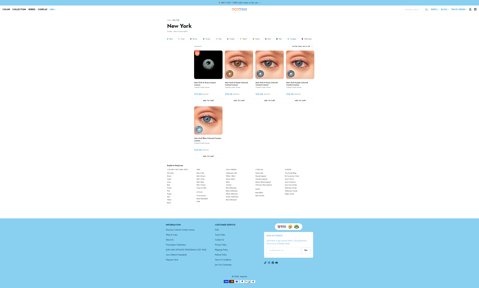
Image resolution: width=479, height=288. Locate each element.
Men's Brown (201, 176)
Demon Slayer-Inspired (263, 182)
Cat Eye (228, 185)
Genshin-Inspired (261, 179)
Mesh (228, 182)
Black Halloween (232, 191)
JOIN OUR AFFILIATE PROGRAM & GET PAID (186, 249)
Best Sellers (259, 193)
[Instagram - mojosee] (269, 262)
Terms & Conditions (223, 259)
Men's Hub (200, 173)
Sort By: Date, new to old (301, 46)
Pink (219, 39)
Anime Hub (259, 173)
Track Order (220, 234)
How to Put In (289, 179)
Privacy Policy (221, 244)
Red (269, 39)
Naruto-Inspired (260, 176)
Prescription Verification (176, 244)
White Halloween (232, 194)
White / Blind (230, 176)
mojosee (243, 276)
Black (169, 203)
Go (305, 250)
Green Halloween (232, 197)
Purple (232, 39)
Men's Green (201, 185)
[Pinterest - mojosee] (273, 262)
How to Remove (290, 182)
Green (208, 39)
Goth (198, 201)
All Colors (170, 173)
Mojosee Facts (172, 259)
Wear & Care (171, 234)
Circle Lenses (201, 196)
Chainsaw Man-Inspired (263, 185)
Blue (171, 39)
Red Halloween (231, 188)
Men (280, 39)
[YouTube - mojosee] (276, 262)
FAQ (217, 229)
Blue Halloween (231, 200)
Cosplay (293, 39)
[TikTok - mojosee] (265, 262)
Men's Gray (201, 179)
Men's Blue (200, 182)
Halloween (308, 39)
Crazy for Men (201, 188)
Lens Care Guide (291, 185)
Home (169, 20)
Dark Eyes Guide (291, 188)
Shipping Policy (221, 249)
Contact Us (219, 239)
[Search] (426, 9)
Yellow (245, 39)
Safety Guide (289, 194)
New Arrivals (259, 196)
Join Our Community (223, 264)
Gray (182, 39)
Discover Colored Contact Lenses (180, 229)
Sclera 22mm (230, 179)
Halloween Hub (231, 173)
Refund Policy (221, 254)
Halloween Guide (291, 191)
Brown (195, 39)
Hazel (257, 39)
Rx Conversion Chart (292, 176)
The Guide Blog (290, 173)
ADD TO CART (208, 100)
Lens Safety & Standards (176, 254)
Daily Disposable (202, 199)
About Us (170, 239)
